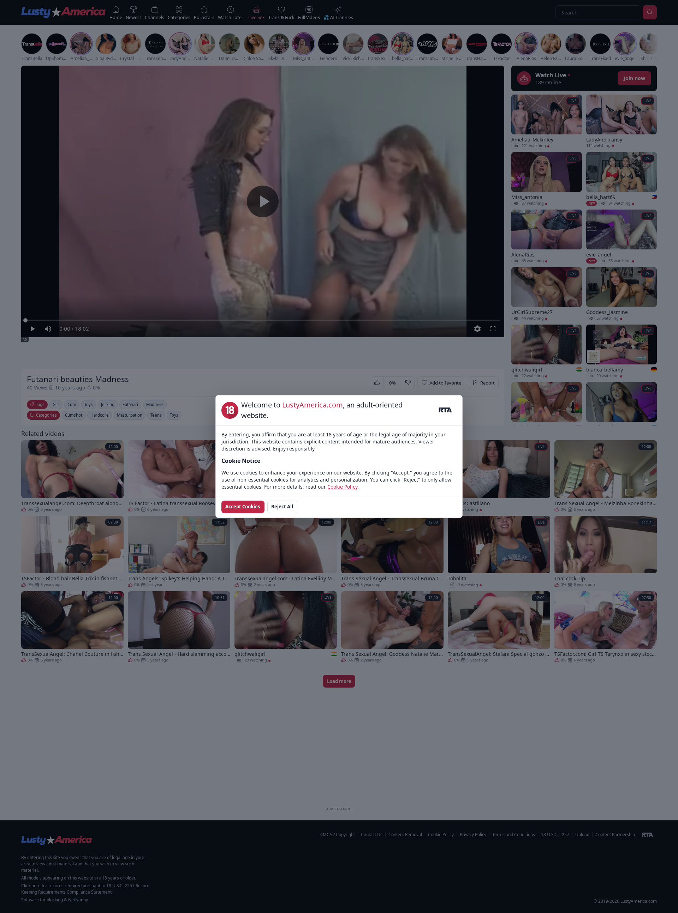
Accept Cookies (242, 506)
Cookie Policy (342, 486)
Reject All (282, 506)
